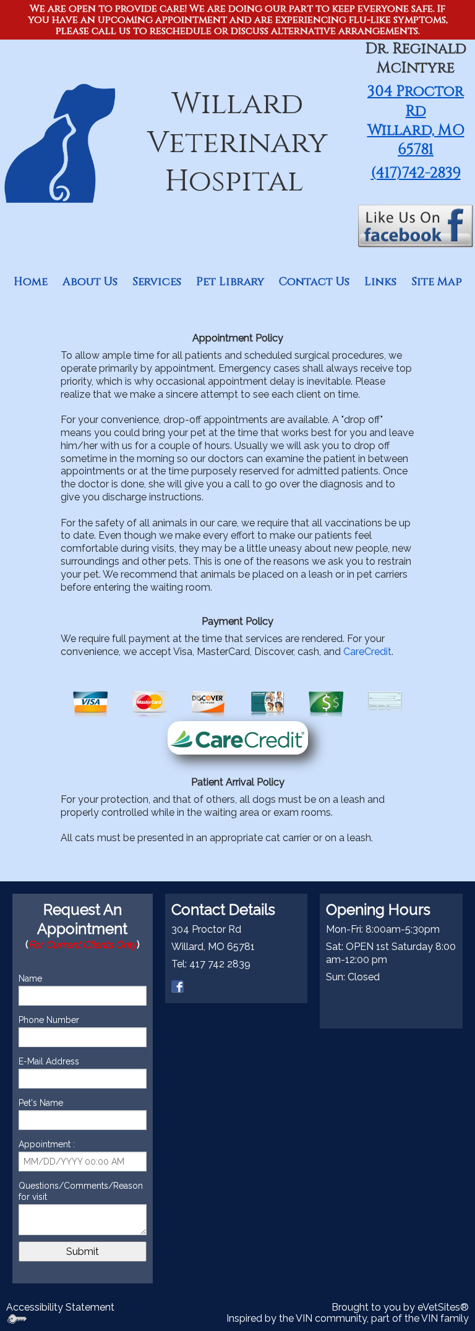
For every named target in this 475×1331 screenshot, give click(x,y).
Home (31, 281)
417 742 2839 (219, 964)
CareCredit (367, 651)
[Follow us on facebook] (415, 225)
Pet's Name (41, 1103)
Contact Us (314, 281)
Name (30, 978)
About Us (90, 281)
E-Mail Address (49, 1061)
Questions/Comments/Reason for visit (81, 1191)
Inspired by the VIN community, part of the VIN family (347, 1318)
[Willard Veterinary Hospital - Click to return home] (59, 143)
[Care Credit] (238, 737)
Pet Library (230, 281)
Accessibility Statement (60, 1307)
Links (380, 281)
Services (156, 281)
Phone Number (49, 1020)
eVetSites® (443, 1307)
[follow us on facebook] (177, 985)
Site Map (436, 281)
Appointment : (47, 1144)
